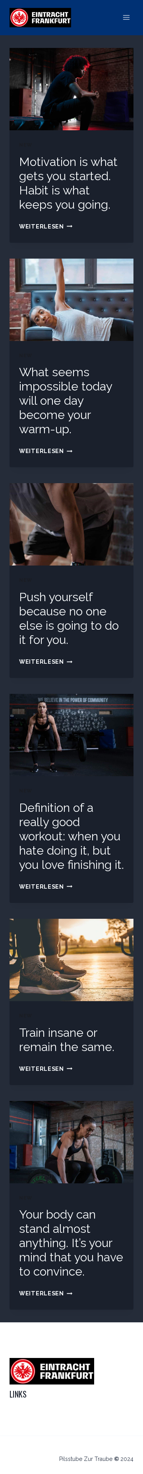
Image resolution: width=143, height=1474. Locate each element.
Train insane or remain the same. (66, 1040)
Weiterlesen (46, 226)
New (25, 145)
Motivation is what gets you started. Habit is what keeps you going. (68, 183)
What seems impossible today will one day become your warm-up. (65, 400)
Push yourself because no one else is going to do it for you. (69, 618)
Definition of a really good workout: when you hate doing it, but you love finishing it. (71, 836)
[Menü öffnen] (126, 17)
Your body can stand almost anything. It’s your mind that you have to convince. (71, 1242)
